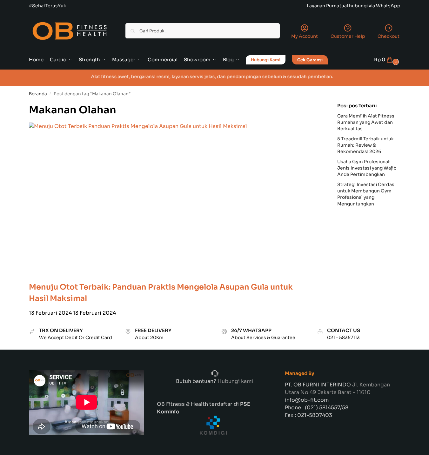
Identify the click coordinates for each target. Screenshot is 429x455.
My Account (304, 36)
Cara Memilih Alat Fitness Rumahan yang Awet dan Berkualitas (365, 122)
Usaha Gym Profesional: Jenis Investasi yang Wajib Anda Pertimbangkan (367, 168)
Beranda (38, 94)
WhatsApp (388, 6)
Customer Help (348, 36)
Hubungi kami (234, 381)
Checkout (388, 36)
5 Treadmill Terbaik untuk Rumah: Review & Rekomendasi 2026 (365, 145)
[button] (387, 59)
